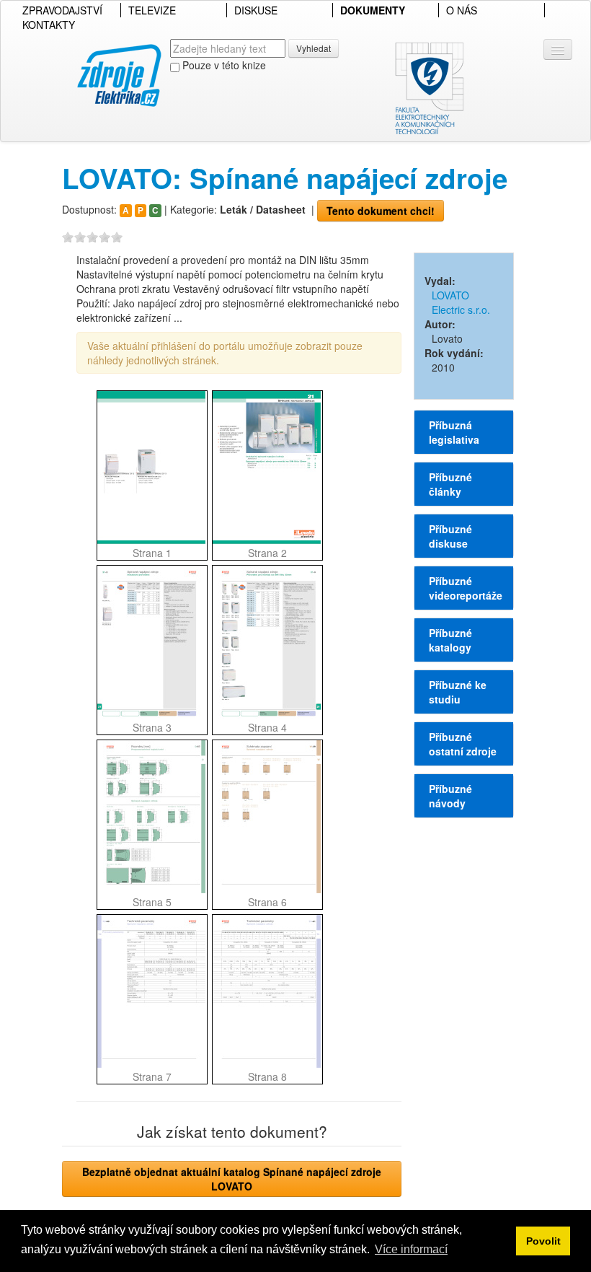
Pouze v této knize (222, 65)
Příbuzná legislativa (454, 432)
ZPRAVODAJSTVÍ (62, 10)
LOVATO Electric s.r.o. (461, 302)
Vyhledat (313, 48)
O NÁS (461, 10)
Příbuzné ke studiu (457, 691)
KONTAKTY (48, 24)
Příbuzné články (450, 484)
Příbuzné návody (450, 795)
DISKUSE (255, 10)
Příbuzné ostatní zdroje (463, 743)
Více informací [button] (411, 1249)
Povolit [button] (543, 1241)
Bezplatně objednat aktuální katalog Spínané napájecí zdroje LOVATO (231, 1178)
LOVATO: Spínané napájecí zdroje (284, 178)
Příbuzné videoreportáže (465, 588)
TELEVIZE (152, 10)
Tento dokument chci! (380, 210)
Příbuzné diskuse (450, 536)
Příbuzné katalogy (450, 640)
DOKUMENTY (372, 10)
